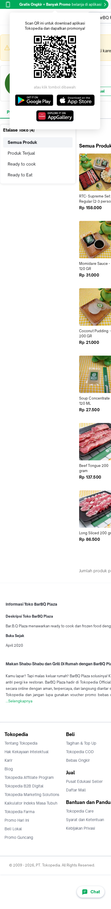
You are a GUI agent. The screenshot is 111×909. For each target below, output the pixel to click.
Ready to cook (22, 164)
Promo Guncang (19, 837)
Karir (9, 760)
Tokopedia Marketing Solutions (32, 794)
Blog (9, 769)
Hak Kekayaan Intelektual (27, 751)
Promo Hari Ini (17, 820)
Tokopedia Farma (19, 811)
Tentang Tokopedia (21, 743)
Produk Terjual (21, 153)
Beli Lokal (13, 829)
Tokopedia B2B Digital (24, 786)
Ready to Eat (20, 174)
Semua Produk (22, 142)
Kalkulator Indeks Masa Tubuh (31, 803)
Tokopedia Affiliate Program (29, 777)
